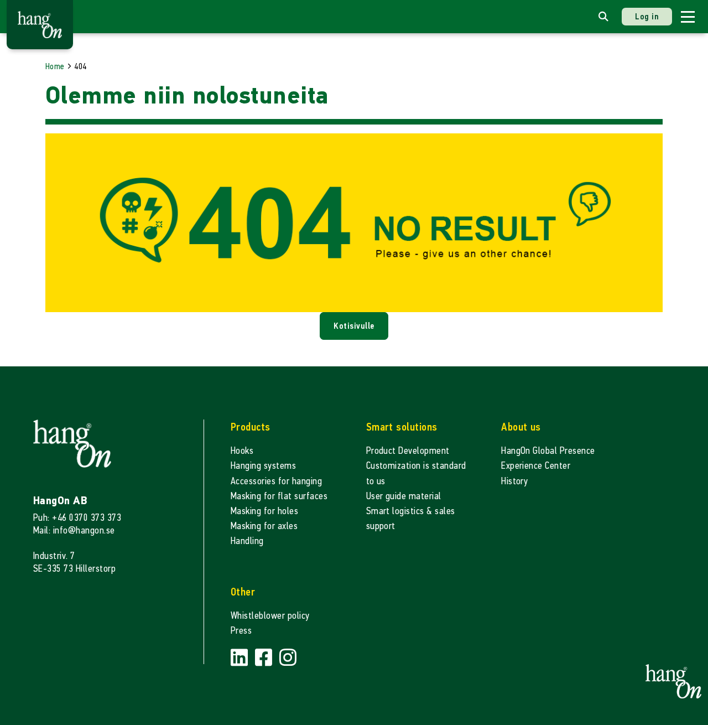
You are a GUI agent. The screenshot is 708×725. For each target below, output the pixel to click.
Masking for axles (264, 526)
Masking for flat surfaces (279, 496)
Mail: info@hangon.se (74, 530)
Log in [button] (647, 16)
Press (241, 630)
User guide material (403, 496)
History (514, 481)
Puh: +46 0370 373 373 (77, 517)
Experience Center (535, 465)
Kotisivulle (354, 326)
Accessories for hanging (276, 481)
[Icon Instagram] (287, 657)
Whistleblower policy (270, 615)
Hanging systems (263, 465)
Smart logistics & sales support (410, 518)
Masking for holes (264, 511)
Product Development (408, 450)
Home (55, 66)
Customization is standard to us (416, 473)
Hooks (242, 450)
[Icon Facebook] (265, 657)
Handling (247, 541)
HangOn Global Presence (548, 450)
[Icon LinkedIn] (241, 657)
